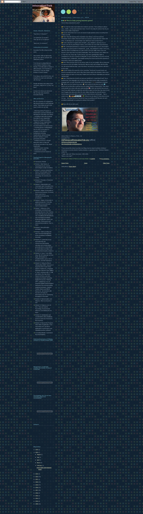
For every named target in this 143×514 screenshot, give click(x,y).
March (39, 462)
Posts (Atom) (72, 166)
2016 (36, 493)
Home (85, 163)
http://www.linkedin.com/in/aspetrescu (71, 144)
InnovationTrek (42, 5)
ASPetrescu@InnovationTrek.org (75, 140)
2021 (36, 479)
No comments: (105, 158)
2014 (36, 498)
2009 (36, 504)
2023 (36, 474)
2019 (36, 485)
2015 (36, 495)
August (39, 454)
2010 (36, 501)
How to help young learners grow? (79, 20)
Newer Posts (64, 163)
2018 (36, 487)
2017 (36, 490)
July (38, 457)
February (39, 465)
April (38, 460)
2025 (36, 449)
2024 (36, 452)
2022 (36, 476)
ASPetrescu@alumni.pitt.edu (69, 142)
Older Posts (106, 163)
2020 (36, 482)
